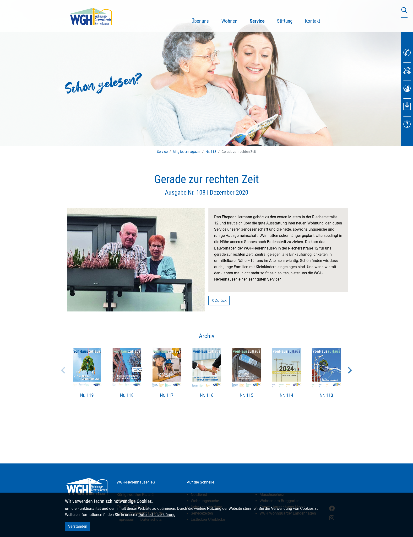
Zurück (220, 300)
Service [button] (260, 21)
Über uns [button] (200, 21)
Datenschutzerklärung (156, 514)
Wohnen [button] (229, 21)
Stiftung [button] (285, 21)
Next (350, 370)
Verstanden (77, 526)
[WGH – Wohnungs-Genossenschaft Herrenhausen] (90, 16)
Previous (63, 370)
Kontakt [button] (312, 21)
